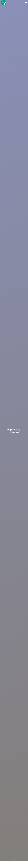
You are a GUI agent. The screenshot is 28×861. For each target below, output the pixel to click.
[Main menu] (26, 2)
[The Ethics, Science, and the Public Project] (4, 2)
